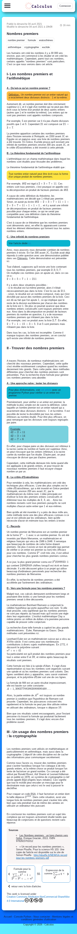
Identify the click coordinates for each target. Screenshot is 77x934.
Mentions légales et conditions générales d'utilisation (47, 918)
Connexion (65, 6)
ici (29, 243)
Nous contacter (41, 916)
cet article (46, 389)
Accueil (8, 916)
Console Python (22, 916)
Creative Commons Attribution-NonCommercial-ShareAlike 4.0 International (38, 898)
